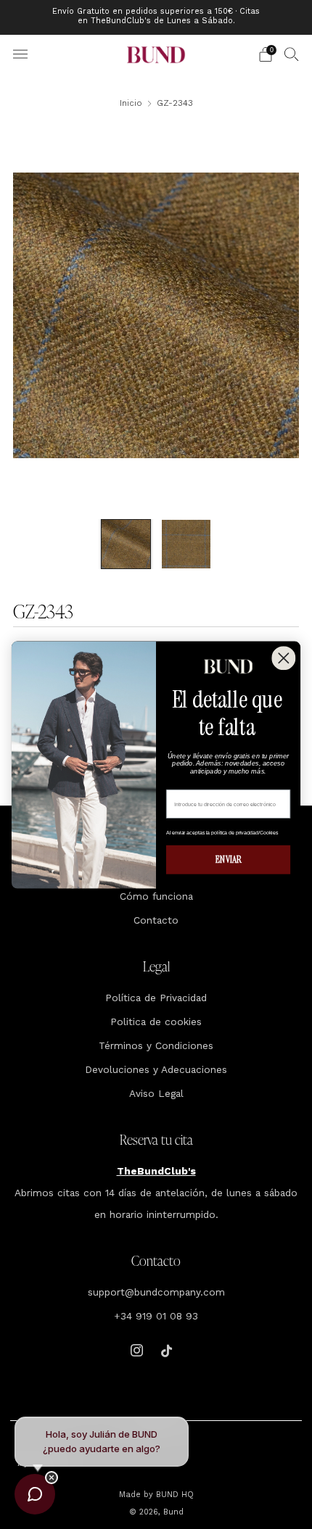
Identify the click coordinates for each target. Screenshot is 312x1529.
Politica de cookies (156, 1021)
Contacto (156, 920)
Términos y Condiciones (156, 1045)
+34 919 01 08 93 (156, 1316)
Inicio (131, 103)
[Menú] (20, 54)
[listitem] (156, 17)
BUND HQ (173, 1494)
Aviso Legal (156, 1093)
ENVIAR (228, 859)
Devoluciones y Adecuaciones (156, 1069)
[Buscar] (291, 53)
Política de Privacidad (156, 997)
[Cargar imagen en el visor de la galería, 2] (186, 544)
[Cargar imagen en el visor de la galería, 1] (126, 544)
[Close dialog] (283, 658)
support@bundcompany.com (156, 1292)
